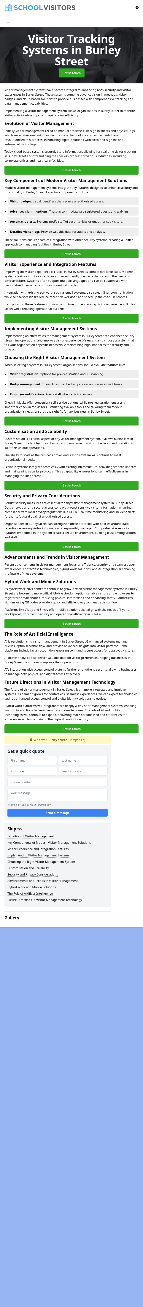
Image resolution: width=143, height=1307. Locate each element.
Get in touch (71, 73)
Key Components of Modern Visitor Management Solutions (49, 843)
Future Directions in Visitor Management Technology (44, 900)
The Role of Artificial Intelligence (30, 893)
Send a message (57, 813)
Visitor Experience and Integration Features (38, 849)
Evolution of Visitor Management (30, 836)
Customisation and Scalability (28, 868)
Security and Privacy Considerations (32, 874)
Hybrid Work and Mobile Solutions (31, 887)
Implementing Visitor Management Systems (38, 855)
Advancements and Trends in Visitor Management (42, 881)
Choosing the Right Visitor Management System (41, 862)
